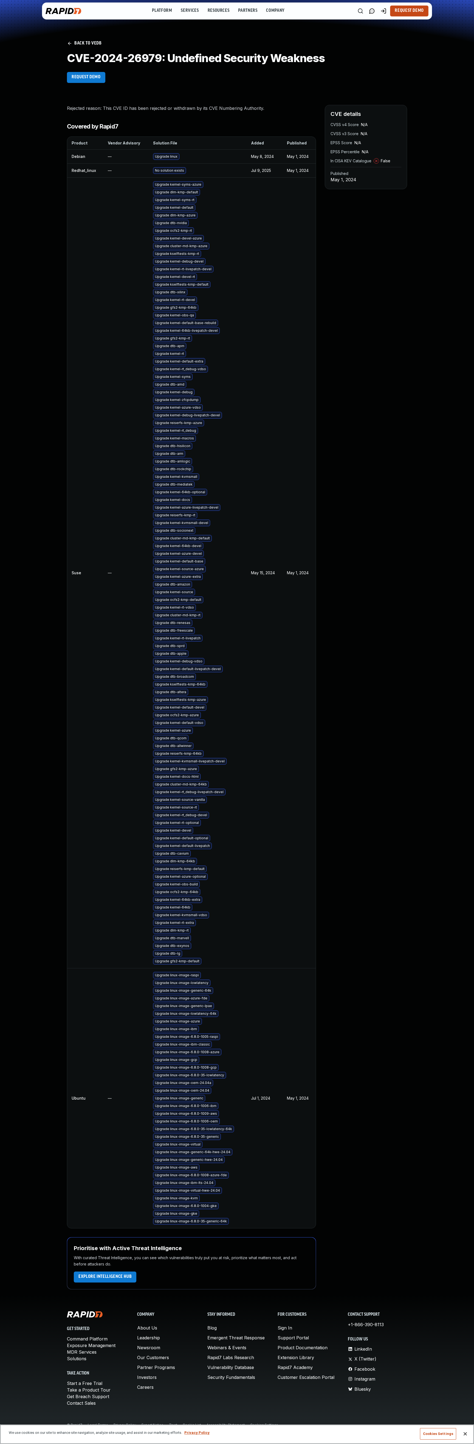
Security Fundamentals (231, 1377)
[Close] (465, 1434)
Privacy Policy (197, 1433)
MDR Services (82, 1352)
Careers (145, 1387)
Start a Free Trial (84, 1383)
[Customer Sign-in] (383, 11)
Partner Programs (156, 1367)
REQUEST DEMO (86, 77)
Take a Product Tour (89, 1390)
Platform (162, 11)
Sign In (285, 1328)
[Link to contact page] (372, 11)
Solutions (76, 1358)
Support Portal (293, 1337)
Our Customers (153, 1357)
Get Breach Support (88, 1396)
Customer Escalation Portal (306, 1377)
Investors (147, 1377)
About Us (147, 1328)
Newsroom (148, 1347)
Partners (247, 11)
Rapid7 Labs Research (230, 1357)
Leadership (148, 1337)
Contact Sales (81, 1403)
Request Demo (409, 11)
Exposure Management (91, 1345)
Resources (219, 11)
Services (190, 11)
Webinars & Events (226, 1347)
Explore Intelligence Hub (105, 1277)
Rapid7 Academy (295, 1367)
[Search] (360, 11)
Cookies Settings (438, 1434)
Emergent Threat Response (236, 1337)
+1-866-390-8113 (366, 1324)
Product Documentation (303, 1347)
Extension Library (296, 1357)
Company (275, 11)
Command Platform (87, 1339)
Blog (212, 1328)
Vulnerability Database (230, 1367)
